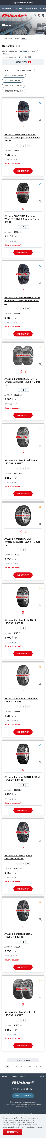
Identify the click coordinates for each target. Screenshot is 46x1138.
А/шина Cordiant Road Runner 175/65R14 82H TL (21, 700)
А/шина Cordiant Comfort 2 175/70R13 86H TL (19, 1014)
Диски (14, 1076)
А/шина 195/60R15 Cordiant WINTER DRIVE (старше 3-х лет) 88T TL (22, 137)
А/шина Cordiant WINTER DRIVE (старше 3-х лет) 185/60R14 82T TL (22, 300)
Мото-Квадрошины (14, 75)
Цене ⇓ (5, 53)
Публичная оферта (23, 1106)
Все (6, 70)
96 (29, 57)
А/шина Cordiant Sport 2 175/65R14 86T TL (18, 935)
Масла (23, 1076)
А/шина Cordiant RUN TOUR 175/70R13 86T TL (20, 622)
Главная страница (10, 38)
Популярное (25, 51)
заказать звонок (23, 1096)
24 (22, 57)
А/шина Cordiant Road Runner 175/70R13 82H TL (21, 462)
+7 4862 (23, 1089)
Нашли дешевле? (12, 163)
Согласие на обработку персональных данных (23, 1104)
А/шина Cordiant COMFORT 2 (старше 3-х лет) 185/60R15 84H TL (22, 381)
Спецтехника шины (14, 91)
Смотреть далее (23, 1060)
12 (19, 57)
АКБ (31, 1076)
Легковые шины (24, 70)
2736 (28, 1066)
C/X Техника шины (13, 86)
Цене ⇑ (35, 51)
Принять (12, 1131)
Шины (24, 38)
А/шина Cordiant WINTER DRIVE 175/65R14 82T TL (22, 778)
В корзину (23, 171)
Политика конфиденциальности (23, 1102)
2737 (35, 1066)
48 (26, 57)
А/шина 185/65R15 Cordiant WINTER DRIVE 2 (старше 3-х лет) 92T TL (23, 219)
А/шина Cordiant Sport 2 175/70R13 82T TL (18, 857)
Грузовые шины (12, 81)
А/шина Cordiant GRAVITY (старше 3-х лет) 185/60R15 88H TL (22, 541)
